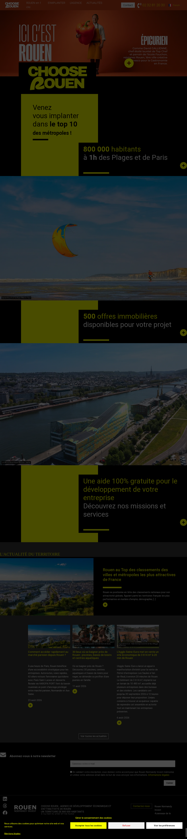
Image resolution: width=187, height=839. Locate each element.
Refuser (126, 825)
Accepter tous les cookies (88, 825)
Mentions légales (12, 833)
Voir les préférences (164, 825)
